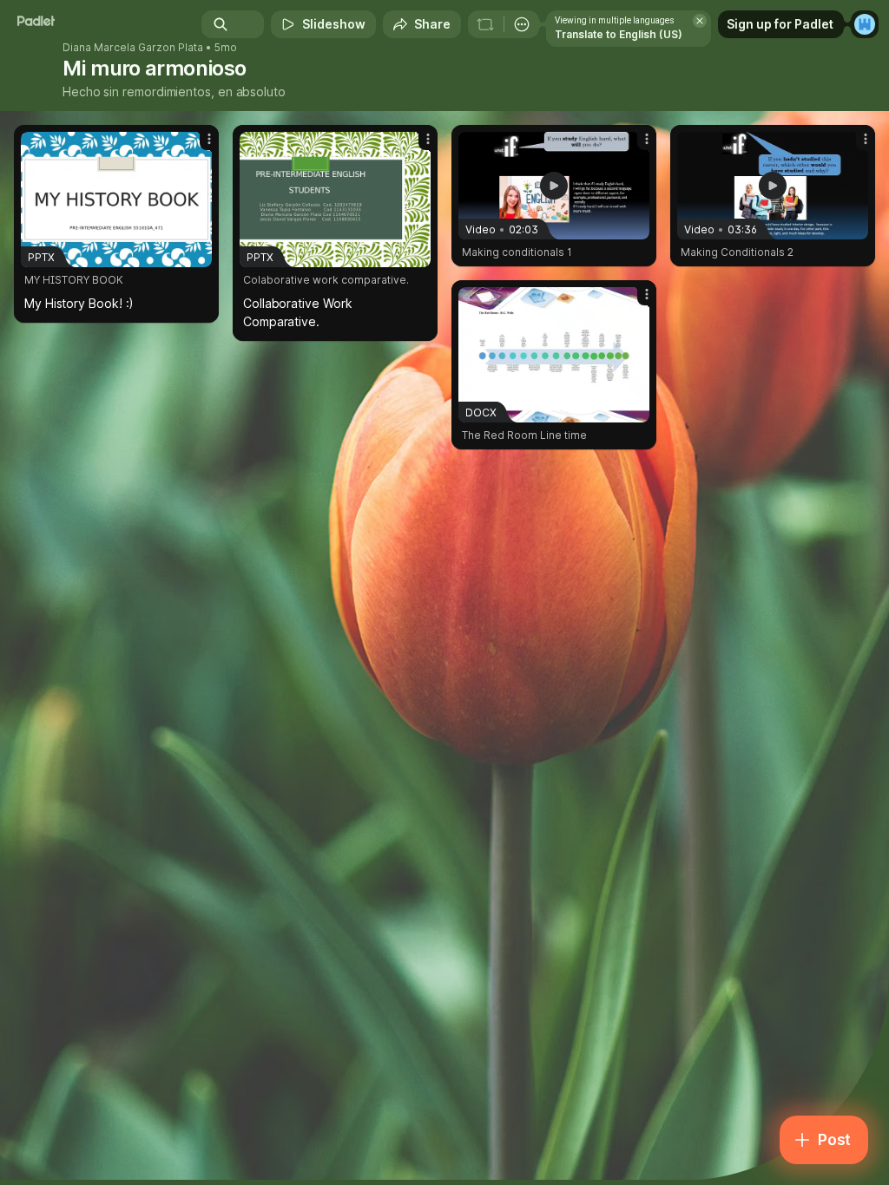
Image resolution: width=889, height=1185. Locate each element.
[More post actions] (198, 146)
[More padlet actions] (521, 24)
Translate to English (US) (618, 34)
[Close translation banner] (700, 21)
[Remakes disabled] (485, 24)
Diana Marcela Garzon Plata (133, 48)
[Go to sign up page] (865, 24)
